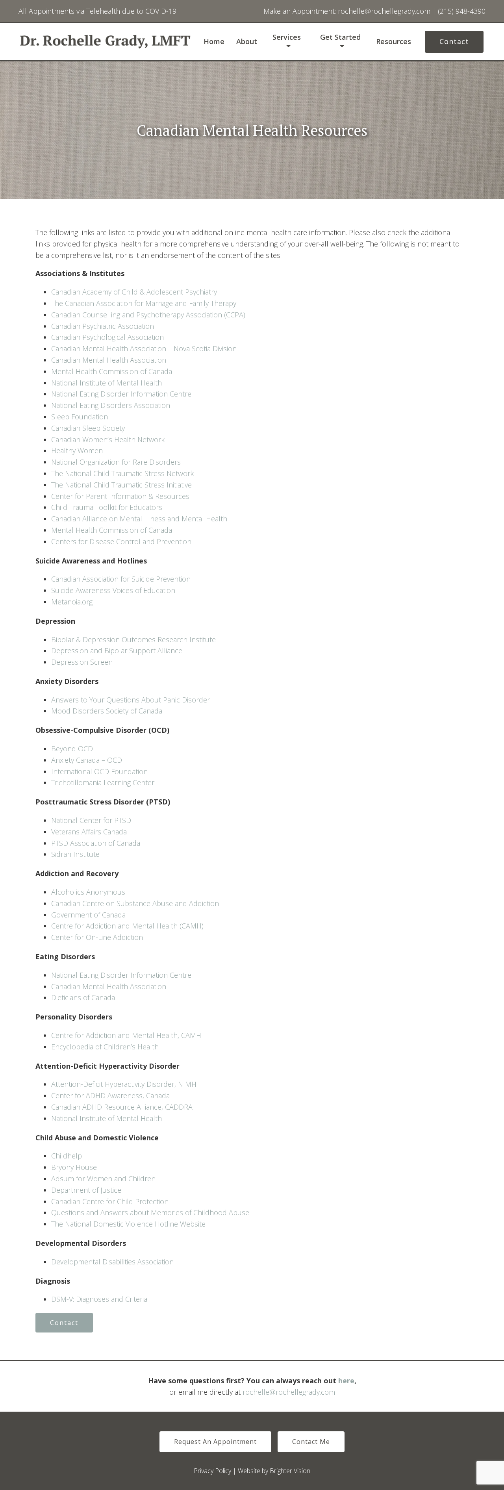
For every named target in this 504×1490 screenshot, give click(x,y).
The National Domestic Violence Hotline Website (128, 1224)
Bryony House (74, 1167)
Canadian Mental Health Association (108, 360)
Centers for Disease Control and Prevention (121, 541)
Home (214, 41)
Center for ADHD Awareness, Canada (110, 1095)
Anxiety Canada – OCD (86, 760)
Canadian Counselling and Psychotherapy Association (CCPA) (148, 314)
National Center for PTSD (91, 820)
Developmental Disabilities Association (112, 1261)
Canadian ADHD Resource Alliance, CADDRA (122, 1107)
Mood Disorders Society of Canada (106, 710)
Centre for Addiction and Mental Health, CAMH (126, 1035)
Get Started (340, 37)
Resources (393, 41)
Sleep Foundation (79, 416)
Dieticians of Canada (83, 997)
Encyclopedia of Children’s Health (105, 1046)
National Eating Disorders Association (110, 405)
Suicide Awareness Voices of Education (113, 590)
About (246, 41)
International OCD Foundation (99, 771)
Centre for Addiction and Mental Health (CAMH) (127, 925)
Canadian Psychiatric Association (102, 326)
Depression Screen (83, 662)
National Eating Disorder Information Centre (121, 393)
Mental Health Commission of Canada (111, 371)
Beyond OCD (72, 748)
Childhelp (66, 1155)
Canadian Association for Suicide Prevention (121, 579)
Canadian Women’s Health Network (108, 439)
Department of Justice (86, 1190)
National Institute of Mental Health (106, 382)
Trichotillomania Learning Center (102, 782)
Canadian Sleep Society (88, 428)
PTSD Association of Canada (95, 843)
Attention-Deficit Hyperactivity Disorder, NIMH (123, 1084)
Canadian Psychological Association (107, 337)
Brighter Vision (290, 1470)
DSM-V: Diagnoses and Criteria (99, 1299)
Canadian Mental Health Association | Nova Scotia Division (144, 348)
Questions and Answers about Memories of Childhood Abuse (150, 1212)
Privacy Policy (212, 1470)
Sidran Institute (75, 854)
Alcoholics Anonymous (88, 892)
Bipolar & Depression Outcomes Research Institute (133, 639)
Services (286, 37)
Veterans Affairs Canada (89, 831)
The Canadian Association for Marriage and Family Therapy (143, 303)
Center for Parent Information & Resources (120, 496)
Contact (454, 41)
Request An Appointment (215, 1441)
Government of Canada (88, 914)
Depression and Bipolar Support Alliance (116, 650)
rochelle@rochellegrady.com (289, 1392)
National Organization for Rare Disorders (116, 462)
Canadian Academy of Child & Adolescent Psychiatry (134, 292)
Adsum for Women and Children (103, 1178)
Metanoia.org (72, 601)
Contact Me (311, 1441)
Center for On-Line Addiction (97, 937)
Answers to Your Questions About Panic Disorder (131, 699)
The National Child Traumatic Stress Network (122, 473)
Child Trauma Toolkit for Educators (106, 507)
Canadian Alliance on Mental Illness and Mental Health (139, 518)
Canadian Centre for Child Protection (110, 1201)
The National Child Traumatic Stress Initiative (121, 484)
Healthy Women (77, 450)
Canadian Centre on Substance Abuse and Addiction (135, 903)
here (346, 1380)
